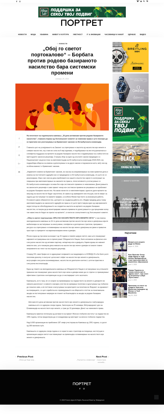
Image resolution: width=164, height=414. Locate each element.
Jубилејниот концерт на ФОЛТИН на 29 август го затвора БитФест (130, 203)
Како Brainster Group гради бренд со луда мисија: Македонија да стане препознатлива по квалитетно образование (138, 258)
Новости (22, 34)
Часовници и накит (114, 34)
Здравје (132, 34)
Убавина (44, 34)
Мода (33, 34)
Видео (143, 34)
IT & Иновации (93, 34)
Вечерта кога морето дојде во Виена (136, 243)
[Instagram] (20, 1)
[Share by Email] (19, 172)
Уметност (78, 34)
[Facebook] (16, 1)
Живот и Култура (60, 34)
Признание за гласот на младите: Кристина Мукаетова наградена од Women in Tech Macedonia (138, 289)
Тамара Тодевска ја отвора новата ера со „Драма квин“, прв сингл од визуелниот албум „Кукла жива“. (138, 273)
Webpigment (100, 400)
